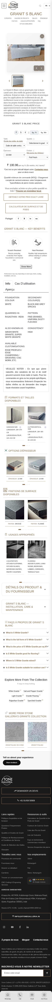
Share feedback (11, 762)
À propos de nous (9, 940)
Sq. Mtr (44, 133)
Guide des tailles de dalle (13, 141)
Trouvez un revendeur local (28, 191)
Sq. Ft (34, 133)
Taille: (13, 140)
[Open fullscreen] (42, 36)
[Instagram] (4, 927)
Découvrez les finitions (35, 153)
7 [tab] (30, 582)
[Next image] (41, 68)
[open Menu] (4, 5)
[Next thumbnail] (42, 80)
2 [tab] (26, 445)
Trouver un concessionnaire (12, 878)
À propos (7, 18)
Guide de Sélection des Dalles (12, 845)
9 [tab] (33, 529)
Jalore (29, 859)
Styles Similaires (26, 24)
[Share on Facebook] (18, 218)
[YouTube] (12, 927)
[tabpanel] (15, 423)
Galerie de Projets (22, 18)
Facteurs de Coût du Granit (37, 826)
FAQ (39, 21)
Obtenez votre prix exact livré (26, 197)
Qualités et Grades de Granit (12, 833)
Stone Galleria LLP (8, 982)
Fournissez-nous (7, 863)
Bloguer (26, 940)
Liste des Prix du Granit (36, 830)
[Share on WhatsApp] (36, 218)
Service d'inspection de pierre (38, 847)
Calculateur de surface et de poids (26, 208)
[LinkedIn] (27, 927)
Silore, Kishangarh (34, 873)
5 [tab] (26, 529)
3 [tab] (27, 445)
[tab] (8, 284)
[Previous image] (36, 68)
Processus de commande (11, 859)
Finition (14, 21)
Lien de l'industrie (34, 835)
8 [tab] (31, 529)
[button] (8, 996)
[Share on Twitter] (24, 218)
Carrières (5, 873)
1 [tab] (23, 445)
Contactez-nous (41, 169)
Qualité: (30, 139)
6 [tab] (28, 529)
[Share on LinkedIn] (30, 218)
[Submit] (47, 973)
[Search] (34, 5)
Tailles (34, 18)
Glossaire (5, 850)
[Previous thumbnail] (9, 80)
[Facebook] (20, 927)
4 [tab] (29, 445)
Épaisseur (44, 18)
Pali (28, 868)
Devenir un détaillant (9, 868)
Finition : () (35, 152)
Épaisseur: (7, 151)
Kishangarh (31, 863)
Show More (26, 267)
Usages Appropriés (28, 21)
